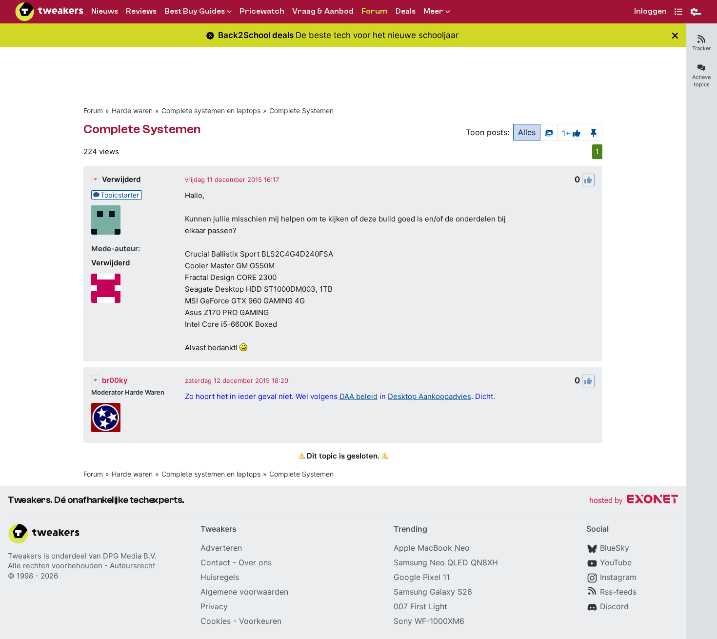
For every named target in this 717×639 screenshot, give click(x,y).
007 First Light (420, 606)
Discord (614, 606)
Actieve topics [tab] (701, 81)
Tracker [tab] (701, 48)
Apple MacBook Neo (432, 548)
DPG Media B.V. (130, 555)
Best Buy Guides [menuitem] (194, 11)
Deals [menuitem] (406, 11)
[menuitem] (650, 11)
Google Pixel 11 (422, 577)
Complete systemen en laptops (210, 110)
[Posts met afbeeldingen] (548, 132)
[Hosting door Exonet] (633, 500)
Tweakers (24, 555)
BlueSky (614, 548)
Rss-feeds (618, 592)
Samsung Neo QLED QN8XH (446, 562)
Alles (527, 132)
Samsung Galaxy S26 (433, 592)
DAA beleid (358, 396)
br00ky (115, 380)
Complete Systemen (301, 110)
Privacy (214, 606)
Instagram (618, 577)
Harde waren (132, 110)
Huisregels (219, 577)
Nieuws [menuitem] (104, 11)
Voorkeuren (260, 621)
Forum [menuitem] (374, 11)
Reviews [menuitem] (141, 11)
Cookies (215, 621)
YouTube (616, 562)
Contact (215, 562)
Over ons (255, 562)
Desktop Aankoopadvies (429, 396)
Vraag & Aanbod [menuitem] (323, 11)
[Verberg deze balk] (675, 35)
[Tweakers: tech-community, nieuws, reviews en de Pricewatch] (49, 11)
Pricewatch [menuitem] (261, 11)
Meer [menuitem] (433, 11)
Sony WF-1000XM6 (429, 621)
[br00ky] (105, 417)
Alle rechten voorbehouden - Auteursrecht (81, 565)
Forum (93, 110)
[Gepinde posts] (593, 132)
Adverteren (221, 548)
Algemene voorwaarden (244, 592)
